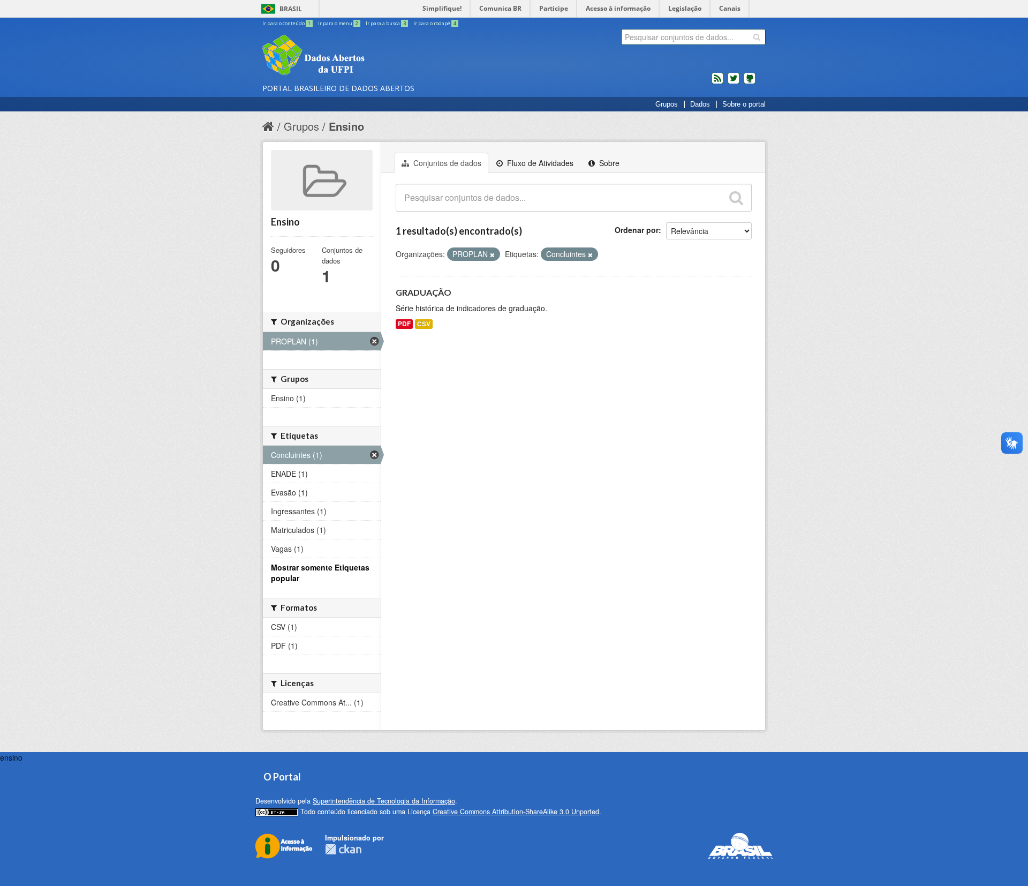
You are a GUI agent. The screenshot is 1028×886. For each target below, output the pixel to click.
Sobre (608, 162)
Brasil (290, 8)
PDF (404, 323)
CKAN (343, 849)
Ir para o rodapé (434, 23)
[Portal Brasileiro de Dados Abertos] (377, 56)
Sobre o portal (744, 104)
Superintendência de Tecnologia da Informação (384, 801)
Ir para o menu (338, 23)
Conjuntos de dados (446, 162)
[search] (756, 37)
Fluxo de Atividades (539, 162)
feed (717, 82)
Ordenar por (637, 229)
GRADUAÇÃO (423, 292)
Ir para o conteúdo (286, 23)
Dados (700, 104)
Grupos (666, 104)
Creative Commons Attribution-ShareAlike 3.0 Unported (516, 811)
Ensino (346, 126)
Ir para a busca (386, 23)
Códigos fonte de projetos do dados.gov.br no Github (749, 82)
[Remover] (492, 254)
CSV (423, 323)
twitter (733, 82)
